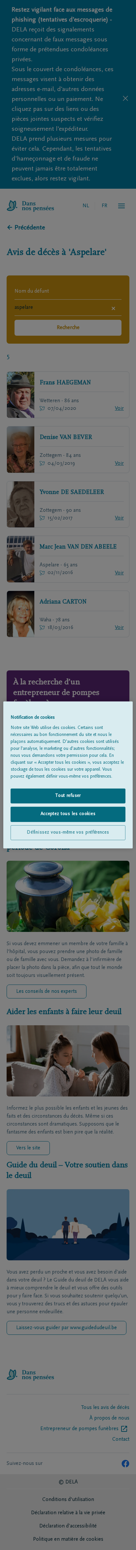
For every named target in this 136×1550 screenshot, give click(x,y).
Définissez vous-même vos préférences (68, 832)
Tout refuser (68, 795)
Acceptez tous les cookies (68, 814)
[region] (67, 775)
